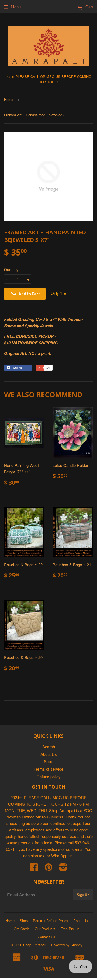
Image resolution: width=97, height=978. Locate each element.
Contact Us (46, 936)
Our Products (45, 928)
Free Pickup (70, 928)
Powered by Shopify (66, 944)
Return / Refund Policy (50, 920)
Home (8, 99)
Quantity (11, 269)
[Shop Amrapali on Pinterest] (48, 868)
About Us (48, 754)
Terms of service (48, 769)
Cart (88, 6)
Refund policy (49, 776)
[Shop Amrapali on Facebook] (34, 868)
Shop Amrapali (34, 944)
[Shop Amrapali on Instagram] (63, 868)
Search (48, 746)
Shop (48, 761)
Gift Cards (22, 928)
